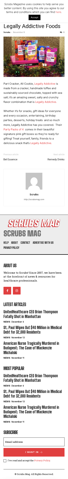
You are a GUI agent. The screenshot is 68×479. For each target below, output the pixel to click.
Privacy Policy (42, 460)
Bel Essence (10, 159)
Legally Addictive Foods (32, 26)
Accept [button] (34, 17)
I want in (32, 452)
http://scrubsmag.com (34, 199)
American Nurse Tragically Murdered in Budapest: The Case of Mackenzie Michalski (31, 348)
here (58, 12)
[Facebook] (7, 291)
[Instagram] (17, 291)
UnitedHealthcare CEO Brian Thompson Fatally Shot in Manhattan (30, 314)
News (6, 321)
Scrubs (6, 32)
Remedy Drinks (56, 159)
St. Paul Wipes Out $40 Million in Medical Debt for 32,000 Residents (32, 329)
